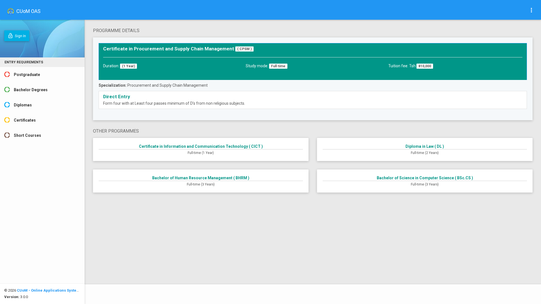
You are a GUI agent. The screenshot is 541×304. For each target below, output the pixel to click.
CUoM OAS (28, 11)
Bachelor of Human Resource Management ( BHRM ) (200, 178)
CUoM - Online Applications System (48, 290)
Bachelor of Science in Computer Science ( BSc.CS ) (425, 178)
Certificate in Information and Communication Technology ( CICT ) (201, 146)
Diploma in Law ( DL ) (424, 146)
